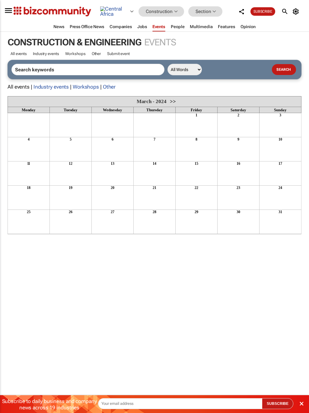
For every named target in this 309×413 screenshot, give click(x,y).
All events (19, 53)
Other (96, 53)
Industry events (46, 53)
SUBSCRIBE (277, 404)
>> (173, 101)
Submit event (118, 53)
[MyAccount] (296, 11)
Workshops (75, 53)
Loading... (19, 237)
